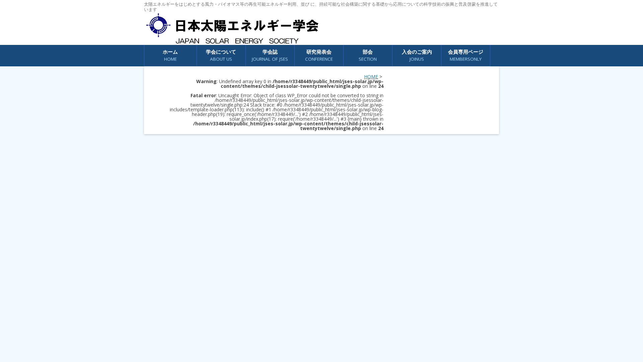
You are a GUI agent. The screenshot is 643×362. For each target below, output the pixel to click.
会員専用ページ (465, 55)
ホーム (170, 55)
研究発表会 (319, 55)
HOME (371, 76)
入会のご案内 (417, 55)
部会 (368, 55)
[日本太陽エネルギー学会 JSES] (232, 28)
